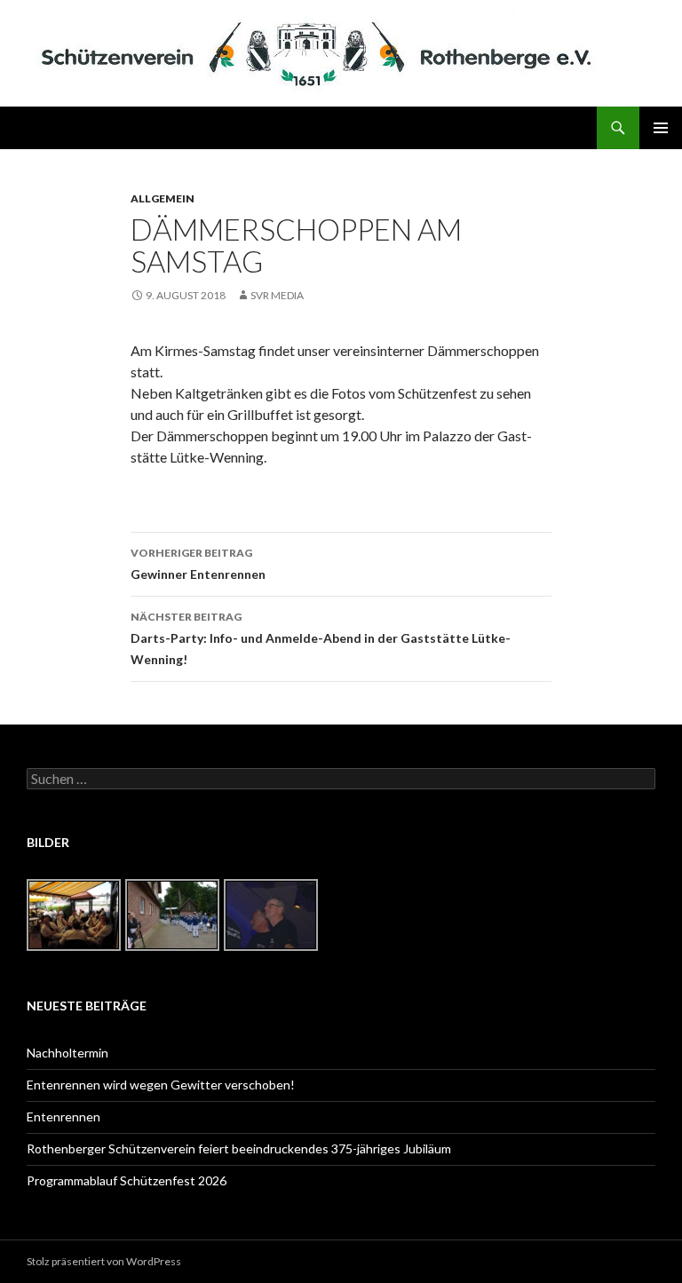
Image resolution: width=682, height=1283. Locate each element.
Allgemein (162, 198)
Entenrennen (63, 1116)
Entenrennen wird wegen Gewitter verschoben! (161, 1084)
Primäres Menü (660, 128)
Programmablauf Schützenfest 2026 (126, 1180)
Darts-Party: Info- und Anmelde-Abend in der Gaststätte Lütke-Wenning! (321, 638)
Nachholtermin (67, 1052)
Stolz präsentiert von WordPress (104, 1261)
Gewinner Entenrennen (198, 564)
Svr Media (277, 295)
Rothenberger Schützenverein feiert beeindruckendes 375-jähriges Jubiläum (239, 1148)
